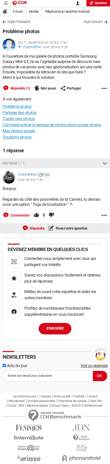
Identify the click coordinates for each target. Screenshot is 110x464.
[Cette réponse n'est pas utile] (51, 215)
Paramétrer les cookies (72, 401)
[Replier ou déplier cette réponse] (105, 163)
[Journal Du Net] (81, 427)
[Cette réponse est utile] (36, 215)
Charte (11, 405)
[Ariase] (29, 458)
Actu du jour (16, 365)
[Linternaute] (29, 437)
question (101, 3)
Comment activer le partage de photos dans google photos (52, 124)
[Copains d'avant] (29, 448)
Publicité (78, 396)
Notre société (62, 396)
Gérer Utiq (96, 401)
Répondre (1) (20, 88)
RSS (21, 405)
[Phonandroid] (81, 458)
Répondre (37, 228)
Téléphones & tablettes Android (67, 11)
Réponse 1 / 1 (14, 163)
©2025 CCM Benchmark (87, 405)
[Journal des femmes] (29, 427)
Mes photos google (19, 131)
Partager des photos (20, 112)
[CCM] (20, 3)
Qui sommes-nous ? (25, 396)
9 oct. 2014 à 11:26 (55, 47)
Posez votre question (71, 228)
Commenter (20, 215)
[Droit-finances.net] (81, 438)
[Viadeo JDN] (81, 448)
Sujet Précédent (18, 22)
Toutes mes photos (19, 118)
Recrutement (16, 401)
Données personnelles (41, 401)
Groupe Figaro (60, 405)
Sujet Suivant (93, 22)
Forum (18, 11)
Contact (92, 396)
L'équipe (46, 396)
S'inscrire (55, 328)
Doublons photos (17, 137)
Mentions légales (37, 405)
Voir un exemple (94, 365)
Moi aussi (48, 88)
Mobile (34, 11)
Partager (74, 88)
